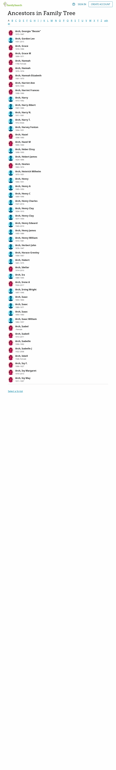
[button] (58, 32)
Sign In (82, 4)
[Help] (74, 4)
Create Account (100, 4)
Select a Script (15, 391)
